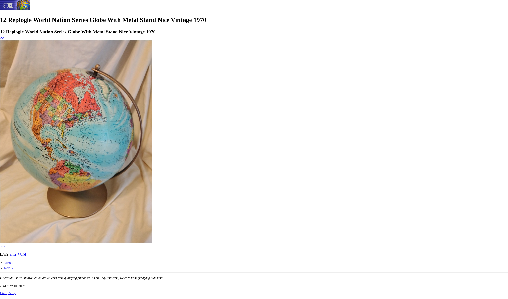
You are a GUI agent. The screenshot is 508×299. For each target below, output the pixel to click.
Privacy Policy (8, 293)
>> (2, 38)
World (22, 254)
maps (13, 254)
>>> (2, 246)
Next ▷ (8, 268)
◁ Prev (8, 262)
